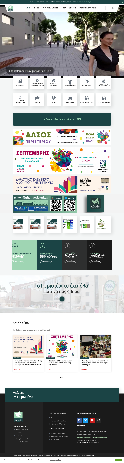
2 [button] (61, 377)
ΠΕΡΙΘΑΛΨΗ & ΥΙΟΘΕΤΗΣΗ (71, 256)
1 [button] (60, 377)
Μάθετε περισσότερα (85, 2)
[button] (113, 8)
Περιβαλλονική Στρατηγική (21, 253)
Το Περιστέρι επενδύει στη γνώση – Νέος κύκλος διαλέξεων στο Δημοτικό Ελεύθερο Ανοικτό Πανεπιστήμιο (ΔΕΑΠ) (28, 363)
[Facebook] (79, 420)
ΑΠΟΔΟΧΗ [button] (118, 460)
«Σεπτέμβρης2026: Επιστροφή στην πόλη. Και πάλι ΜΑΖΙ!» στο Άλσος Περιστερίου (60, 363)
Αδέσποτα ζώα (70, 253)
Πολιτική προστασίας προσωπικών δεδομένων (25, 455)
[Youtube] (92, 420)
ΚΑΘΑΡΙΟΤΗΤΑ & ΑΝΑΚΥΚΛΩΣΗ (18, 256)
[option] (28, 353)
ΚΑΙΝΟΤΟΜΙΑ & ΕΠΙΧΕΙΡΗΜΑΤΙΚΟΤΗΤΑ (48, 256)
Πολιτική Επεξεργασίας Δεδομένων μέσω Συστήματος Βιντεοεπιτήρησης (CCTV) (59, 455)
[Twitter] (85, 420)
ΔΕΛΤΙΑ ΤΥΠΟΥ (17, 358)
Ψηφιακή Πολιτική (46, 253)
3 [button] (62, 377)
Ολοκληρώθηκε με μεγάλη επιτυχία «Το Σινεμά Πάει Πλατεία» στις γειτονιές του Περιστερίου (95, 363)
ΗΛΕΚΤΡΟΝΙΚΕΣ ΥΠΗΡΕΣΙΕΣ (57, 413)
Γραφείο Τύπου (94, 253)
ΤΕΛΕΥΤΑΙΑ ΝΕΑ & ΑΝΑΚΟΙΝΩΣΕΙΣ (97, 256)
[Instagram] (98, 420)
